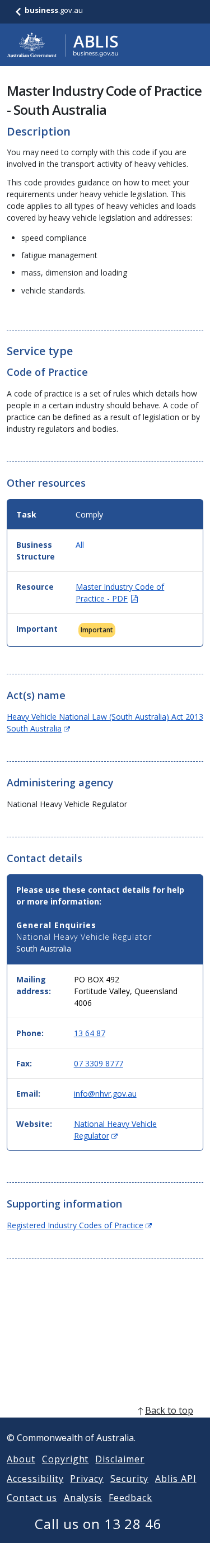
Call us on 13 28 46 (98, 1523)
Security (129, 1478)
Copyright (65, 1459)
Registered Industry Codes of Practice (79, 1225)
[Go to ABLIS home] (63, 44)
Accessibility (35, 1478)
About (21, 1459)
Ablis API (176, 1478)
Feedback (130, 1497)
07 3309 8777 (98, 1063)
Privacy (87, 1478)
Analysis (83, 1497)
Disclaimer (119, 1459)
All (80, 544)
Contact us (32, 1497)
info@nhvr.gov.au (105, 1093)
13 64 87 (89, 1033)
